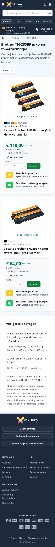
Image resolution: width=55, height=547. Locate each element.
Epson (29, 21)
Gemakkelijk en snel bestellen (27, 443)
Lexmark (47, 21)
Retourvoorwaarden (39, 467)
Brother (7, 21)
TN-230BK (32, 38)
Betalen (6, 472)
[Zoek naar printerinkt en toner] (50, 13)
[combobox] (27, 13)
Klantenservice (37, 462)
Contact (33, 476)
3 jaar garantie (27, 428)
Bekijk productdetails (27, 116)
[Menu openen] (3, 4)
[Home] (2, 38)
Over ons (6, 462)
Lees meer (6, 62)
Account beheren (10, 489)
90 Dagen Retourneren (27, 436)
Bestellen (34, 167)
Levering (6, 476)
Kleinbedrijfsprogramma (14, 467)
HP (37, 21)
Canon (18, 21)
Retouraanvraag (38, 472)
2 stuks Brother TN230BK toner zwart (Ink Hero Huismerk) (26, 251)
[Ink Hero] (14, 4)
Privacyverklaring (18, 538)
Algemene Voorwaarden (38, 538)
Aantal (8, 161)
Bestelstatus (8, 503)
